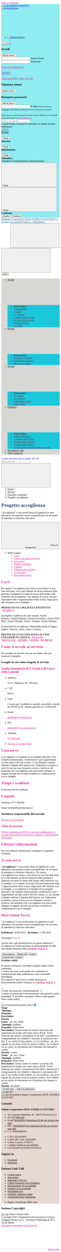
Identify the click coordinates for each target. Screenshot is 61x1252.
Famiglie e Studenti (17, 494)
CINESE (34, 640)
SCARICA (8, 610)
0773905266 (14, 738)
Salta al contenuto (10, 2)
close (5, 274)
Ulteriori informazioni (24, 569)
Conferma (16, 216)
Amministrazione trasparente (22, 1197)
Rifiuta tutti (26, 954)
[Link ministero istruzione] (15, 5)
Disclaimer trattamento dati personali (19, 1225)
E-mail (34, 106)
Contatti (18, 567)
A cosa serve (20, 572)
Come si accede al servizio (27, 558)
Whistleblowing (15, 1191)
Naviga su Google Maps (20, 743)
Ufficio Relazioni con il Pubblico (24, 1183)
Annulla (6, 216)
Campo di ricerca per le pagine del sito (20, 458)
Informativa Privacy (17, 1180)
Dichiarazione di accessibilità (22, 1185)
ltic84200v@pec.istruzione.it (22, 728)
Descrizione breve (23, 575)
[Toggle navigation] (26, 260)
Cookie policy (14, 1174)
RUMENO (46, 640)
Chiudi (5, 138)
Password (35, 61)
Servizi (11, 492)
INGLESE (37, 637)
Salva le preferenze (25, 1089)
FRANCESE (9, 640)
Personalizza (8, 954)
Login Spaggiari (25, 118)
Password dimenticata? (12, 67)
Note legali (13, 1177)
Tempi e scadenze (22, 564)
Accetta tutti (12, 957)
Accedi (6, 43)
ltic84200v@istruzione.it (20, 717)
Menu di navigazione (41, 546)
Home (11, 489)
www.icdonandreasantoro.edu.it (17, 1005)
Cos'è (16, 555)
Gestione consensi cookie (20, 1194)
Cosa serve (19, 561)
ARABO (22, 640)
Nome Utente (37, 58)
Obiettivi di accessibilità (19, 1188)
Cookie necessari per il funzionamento (20, 990)
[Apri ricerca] (35, 235)
